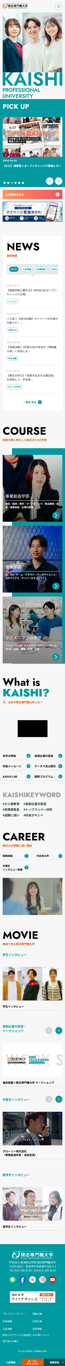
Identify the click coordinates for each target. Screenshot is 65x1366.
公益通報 (7, 1328)
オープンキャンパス (32, 1362)
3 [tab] (12, 183)
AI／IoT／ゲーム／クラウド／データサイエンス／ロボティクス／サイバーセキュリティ (31, 572)
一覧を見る (29, 402)
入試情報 (10, 1362)
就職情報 (41, 269)
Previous (49, 181)
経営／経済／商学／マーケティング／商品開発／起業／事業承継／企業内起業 (32, 501)
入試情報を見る (14, 194)
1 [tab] (5, 183)
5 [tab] (20, 183)
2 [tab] (8, 183)
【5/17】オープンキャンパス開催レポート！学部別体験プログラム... (32, 165)
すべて (14, 269)
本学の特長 (9, 756)
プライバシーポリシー (14, 1313)
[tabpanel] (32, 144)
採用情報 (37, 1328)
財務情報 (7, 1321)
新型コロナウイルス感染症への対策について (26, 1335)
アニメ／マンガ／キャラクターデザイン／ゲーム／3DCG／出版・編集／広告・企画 (32, 643)
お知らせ (55, 269)
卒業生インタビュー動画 (13, 867)
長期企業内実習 (43, 756)
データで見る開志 (45, 766)
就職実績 (54, 1362)
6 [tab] (23, 183)
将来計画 (37, 1321)
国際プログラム (43, 776)
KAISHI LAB (10, 776)
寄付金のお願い (11, 1341)
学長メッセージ (12, 766)
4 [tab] (16, 183)
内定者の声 (42, 855)
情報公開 (37, 1313)
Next (58, 181)
